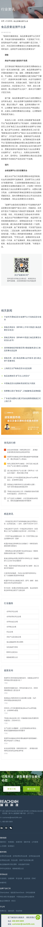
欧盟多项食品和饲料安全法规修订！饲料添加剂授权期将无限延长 (21, 545)
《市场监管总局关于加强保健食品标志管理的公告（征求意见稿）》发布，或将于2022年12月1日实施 (21, 522)
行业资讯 (9, 21)
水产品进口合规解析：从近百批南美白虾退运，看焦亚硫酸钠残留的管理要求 (22, 499)
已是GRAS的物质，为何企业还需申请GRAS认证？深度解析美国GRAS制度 (20, 574)
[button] (38, 432)
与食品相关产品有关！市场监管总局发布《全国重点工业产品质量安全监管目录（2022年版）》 (21, 530)
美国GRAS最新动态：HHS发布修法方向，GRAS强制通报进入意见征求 (21, 689)
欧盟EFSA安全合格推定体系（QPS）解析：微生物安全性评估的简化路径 (21, 582)
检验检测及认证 (12, 657)
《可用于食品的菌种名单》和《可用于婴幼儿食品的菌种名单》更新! (21, 537)
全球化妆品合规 (12, 622)
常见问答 (19, 878)
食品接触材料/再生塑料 (15, 642)
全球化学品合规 (12, 611)
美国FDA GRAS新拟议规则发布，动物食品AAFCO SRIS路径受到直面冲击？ (21, 679)
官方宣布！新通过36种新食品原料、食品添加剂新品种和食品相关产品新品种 (21, 589)
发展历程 (19, 842)
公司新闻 (35, 842)
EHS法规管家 (30, 892)
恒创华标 (19, 911)
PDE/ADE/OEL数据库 (7, 897)
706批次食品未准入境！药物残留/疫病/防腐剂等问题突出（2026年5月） (23, 492)
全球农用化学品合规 (14, 616)
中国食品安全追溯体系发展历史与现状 (19, 383)
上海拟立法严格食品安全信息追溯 (18, 368)
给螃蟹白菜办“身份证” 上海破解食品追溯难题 (22, 391)
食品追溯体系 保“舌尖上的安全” (17, 376)
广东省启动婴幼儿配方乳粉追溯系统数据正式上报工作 (22, 399)
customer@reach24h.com (23, 924)
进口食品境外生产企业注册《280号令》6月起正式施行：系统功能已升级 (22, 472)
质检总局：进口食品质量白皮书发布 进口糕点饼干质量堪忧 (22, 359)
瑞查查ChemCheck (17, 892)
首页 (2, 21)
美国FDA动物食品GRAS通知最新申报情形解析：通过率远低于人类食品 (22, 458)
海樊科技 (3, 911)
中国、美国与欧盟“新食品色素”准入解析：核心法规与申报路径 (21, 567)
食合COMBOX (5, 901)
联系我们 (11, 846)
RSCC (13, 901)
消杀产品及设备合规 (14, 637)
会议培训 (27, 878)
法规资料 (11, 878)
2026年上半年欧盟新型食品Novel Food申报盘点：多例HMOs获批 (22, 479)
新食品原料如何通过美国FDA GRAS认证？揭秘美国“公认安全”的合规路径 (21, 559)
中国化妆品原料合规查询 (25, 897)
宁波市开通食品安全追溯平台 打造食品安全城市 (22, 318)
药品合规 (10, 632)
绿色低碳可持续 (12, 647)
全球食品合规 (11, 627)
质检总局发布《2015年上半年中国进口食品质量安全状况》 (22, 328)
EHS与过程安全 (12, 652)
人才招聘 (3, 846)
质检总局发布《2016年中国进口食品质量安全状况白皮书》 (22, 338)
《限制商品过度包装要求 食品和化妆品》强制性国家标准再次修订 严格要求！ (21, 552)
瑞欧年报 (27, 842)
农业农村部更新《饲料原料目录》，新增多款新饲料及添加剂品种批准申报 (22, 451)
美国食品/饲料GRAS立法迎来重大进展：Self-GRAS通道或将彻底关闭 (21, 486)
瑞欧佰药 (11, 911)
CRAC (34, 878)
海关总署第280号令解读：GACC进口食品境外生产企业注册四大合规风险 (22, 465)
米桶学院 (3, 883)
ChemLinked (4, 892)
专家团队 (11, 842)
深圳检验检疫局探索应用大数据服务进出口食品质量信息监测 (22, 349)
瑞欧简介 (3, 842)
